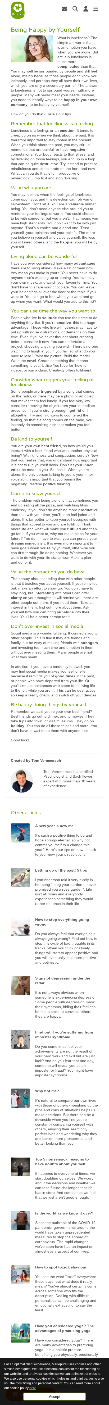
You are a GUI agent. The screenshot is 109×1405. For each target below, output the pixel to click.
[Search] (75, 9)
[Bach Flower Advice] (18, 10)
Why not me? (47, 1091)
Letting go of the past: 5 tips (61, 870)
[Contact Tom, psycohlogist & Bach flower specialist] (64, 9)
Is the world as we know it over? (64, 1213)
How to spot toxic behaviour (61, 1267)
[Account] (85, 9)
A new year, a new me (54, 826)
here (32, 1388)
